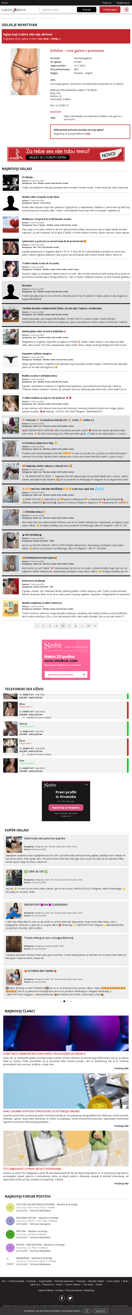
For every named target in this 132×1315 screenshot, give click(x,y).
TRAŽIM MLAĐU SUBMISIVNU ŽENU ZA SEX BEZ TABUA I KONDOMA (62, 308)
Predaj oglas (110, 9)
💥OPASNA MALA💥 (34, 511)
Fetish (36, 203)
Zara (21, 752)
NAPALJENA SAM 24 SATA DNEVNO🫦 (44, 331)
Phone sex (48, 1284)
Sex (34, 183)
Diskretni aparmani (64, 1281)
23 (88, 625)
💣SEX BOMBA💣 (32, 534)
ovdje (87, 133)
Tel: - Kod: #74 (31, 724)
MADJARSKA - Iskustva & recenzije (34, 1258)
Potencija (80, 1281)
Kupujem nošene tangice (37, 353)
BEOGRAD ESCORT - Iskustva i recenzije (37, 1217)
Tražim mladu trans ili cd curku (40, 263)
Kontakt (60, 1290)
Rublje (26, 18)
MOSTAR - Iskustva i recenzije (31, 1231)
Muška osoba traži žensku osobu (53, 183)
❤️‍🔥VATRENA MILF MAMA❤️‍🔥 (40, 971)
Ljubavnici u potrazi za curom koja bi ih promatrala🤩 (54, 241)
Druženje (37, 269)
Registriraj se (123, 2)
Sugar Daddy (45, 1281)
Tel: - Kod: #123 (32, 761)
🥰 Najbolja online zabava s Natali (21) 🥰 (47, 465)
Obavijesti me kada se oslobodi (39, 709)
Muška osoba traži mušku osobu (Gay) (61, 269)
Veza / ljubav (39, 225)
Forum (5, 2)
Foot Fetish (45, 203)
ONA (52, 541)
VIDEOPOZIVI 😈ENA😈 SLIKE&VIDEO (46, 904)
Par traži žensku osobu (48, 247)
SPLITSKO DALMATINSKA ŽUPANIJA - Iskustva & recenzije (47, 1204)
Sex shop (19, 18)
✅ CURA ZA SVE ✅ (35, 871)
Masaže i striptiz (96, 1281)
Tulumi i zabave (72, 1284)
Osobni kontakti (40, 541)
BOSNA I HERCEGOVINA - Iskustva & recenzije (40, 1244)
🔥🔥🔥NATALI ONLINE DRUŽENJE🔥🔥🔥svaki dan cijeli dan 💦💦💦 (63, 488)
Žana (22, 732)
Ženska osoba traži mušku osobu (53, 337)
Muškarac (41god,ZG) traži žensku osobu (46, 219)
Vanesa (23, 715)
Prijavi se (107, 2)
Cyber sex (37, 426)
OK (86, 1311)
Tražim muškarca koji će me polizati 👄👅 (47, 397)
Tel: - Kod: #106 (32, 705)
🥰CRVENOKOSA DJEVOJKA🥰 (39, 557)
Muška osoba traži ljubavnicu (39, 375)
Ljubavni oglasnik (8, 18)
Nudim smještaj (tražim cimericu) (42, 602)
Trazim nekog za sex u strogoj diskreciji (48, 938)
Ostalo (99, 1284)
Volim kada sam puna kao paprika (44, 838)
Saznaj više (100, 1311)
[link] (66, 660)
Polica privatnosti (74, 1290)
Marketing (89, 1290)
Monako (27, 285)
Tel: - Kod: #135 (32, 741)
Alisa (22, 695)
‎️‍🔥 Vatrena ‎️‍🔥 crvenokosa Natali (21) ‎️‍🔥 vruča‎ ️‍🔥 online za (58, 420)
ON (51, 586)
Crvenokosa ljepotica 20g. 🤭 (39, 442)
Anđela (23, 769)
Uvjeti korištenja (46, 1290)
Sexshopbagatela (83, 58)
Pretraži (87, 9)
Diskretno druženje (33, 580)
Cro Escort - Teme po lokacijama (33, 1210)
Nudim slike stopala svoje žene (40, 196)
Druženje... (28, 177)
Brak (125, 1281)
